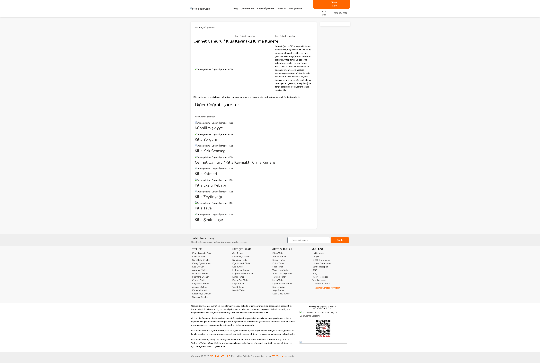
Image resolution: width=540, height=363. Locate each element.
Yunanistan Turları (280, 270)
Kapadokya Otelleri (201, 293)
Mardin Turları (238, 290)
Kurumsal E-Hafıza (321, 283)
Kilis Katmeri (206, 173)
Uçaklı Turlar (238, 287)
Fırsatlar (281, 8)
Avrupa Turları (279, 256)
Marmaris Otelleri (200, 276)
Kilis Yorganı (206, 139)
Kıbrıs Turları (278, 253)
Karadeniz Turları (240, 260)
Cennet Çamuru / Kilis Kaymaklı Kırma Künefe (235, 162)
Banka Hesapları (320, 266)
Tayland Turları (279, 276)
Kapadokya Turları (240, 256)
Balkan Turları (278, 260)
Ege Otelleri (198, 266)
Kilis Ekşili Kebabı (210, 185)
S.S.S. (315, 270)
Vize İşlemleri (295, 8)
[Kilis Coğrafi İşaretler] (278, 29)
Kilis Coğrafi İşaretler (285, 36)
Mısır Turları (277, 266)
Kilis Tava (203, 208)
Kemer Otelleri (199, 290)
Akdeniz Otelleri (200, 270)
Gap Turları (237, 253)
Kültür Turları (238, 276)
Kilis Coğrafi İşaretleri (205, 116)
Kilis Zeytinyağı (208, 196)
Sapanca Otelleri (200, 297)
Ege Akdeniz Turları (241, 263)
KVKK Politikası (320, 276)
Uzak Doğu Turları (281, 293)
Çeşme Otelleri (199, 280)
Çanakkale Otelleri (201, 260)
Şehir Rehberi (247, 8)
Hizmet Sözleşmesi (321, 263)
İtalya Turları (278, 280)
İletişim (316, 256)
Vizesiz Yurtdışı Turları (282, 273)
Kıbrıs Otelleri (198, 256)
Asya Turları (278, 290)
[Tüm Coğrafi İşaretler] (238, 29)
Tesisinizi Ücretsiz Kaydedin (326, 287)
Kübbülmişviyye (209, 128)
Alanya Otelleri (199, 287)
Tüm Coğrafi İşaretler (245, 36)
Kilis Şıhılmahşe (209, 219)
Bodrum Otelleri (200, 273)
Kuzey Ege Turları (240, 280)
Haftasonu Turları (240, 270)
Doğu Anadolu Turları (242, 273)
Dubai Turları (278, 263)
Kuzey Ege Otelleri (201, 263)
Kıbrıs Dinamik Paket (202, 253)
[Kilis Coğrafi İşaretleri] (198, 110)
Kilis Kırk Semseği (211, 151)
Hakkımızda (318, 253)
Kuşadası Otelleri (200, 283)
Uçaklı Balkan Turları (282, 283)
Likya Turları (238, 283)
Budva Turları (278, 287)
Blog (235, 8)
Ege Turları (237, 266)
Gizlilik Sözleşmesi (321, 260)
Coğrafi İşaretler (265, 8)
